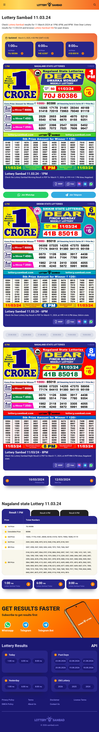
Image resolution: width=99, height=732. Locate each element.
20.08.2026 (57, 335)
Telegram (25, 630)
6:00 (24, 661)
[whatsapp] (91, 184)
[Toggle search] (94, 4)
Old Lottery (64, 680)
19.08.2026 (72, 335)
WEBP (60, 184)
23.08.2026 (12, 335)
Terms (31, 700)
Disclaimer (54, 700)
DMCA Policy (7, 704)
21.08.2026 (42, 335)
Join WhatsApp (27, 195)
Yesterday (14, 680)
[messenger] (79, 184)
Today (12, 654)
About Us (32, 704)
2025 (74, 686)
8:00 (38, 661)
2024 (88, 686)
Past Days (63, 654)
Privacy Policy (8, 700)
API (94, 646)
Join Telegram (75, 195)
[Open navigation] (4, 4)
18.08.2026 (87, 335)
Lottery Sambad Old (44, 28)
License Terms (80, 700)
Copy (72, 184)
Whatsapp (7, 630)
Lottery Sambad (16, 24)
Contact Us (55, 704)
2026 (60, 686)
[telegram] (85, 184)
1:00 (11, 661)
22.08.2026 (27, 335)
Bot (45, 630)
